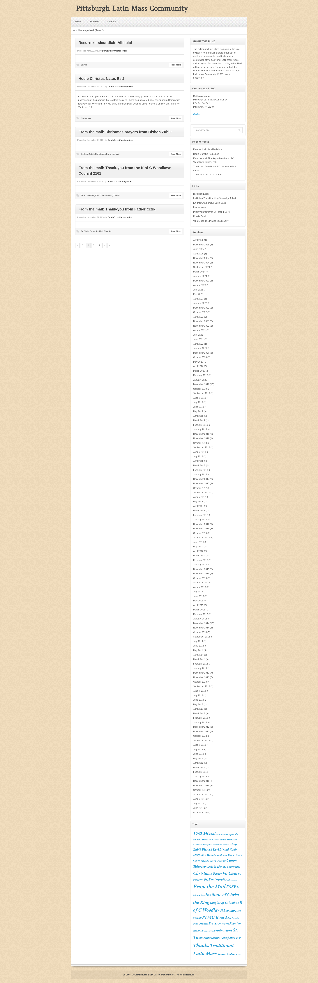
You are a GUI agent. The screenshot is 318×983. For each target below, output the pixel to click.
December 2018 (201, 434)
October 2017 (200, 488)
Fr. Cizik (85, 231)
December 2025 (201, 244)
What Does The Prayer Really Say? (211, 221)
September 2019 (201, 393)
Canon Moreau (201, 860)
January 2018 (200, 474)
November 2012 (201, 731)
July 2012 (198, 749)
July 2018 (198, 456)
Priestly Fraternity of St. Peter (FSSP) (211, 212)
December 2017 (201, 479)
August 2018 (199, 452)
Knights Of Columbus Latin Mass (209, 203)
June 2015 (198, 596)
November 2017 (201, 483)
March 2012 (199, 767)
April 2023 (198, 298)
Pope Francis (200, 923)
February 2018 (200, 470)
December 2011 (201, 781)
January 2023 (200, 303)
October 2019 (200, 389)
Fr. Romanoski (231, 879)
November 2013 (201, 677)
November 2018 (201, 438)
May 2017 (198, 501)
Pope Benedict (233, 918)
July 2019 (198, 402)
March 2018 (199, 465)
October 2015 (200, 578)
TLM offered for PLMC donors (208, 174)
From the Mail (112, 154)
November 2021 (201, 326)
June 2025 (198, 249)
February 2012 (200, 772)
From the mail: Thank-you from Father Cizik (117, 209)
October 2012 (200, 736)
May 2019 (198, 411)
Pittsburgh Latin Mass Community (132, 8)
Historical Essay (201, 194)
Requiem (235, 923)
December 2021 (201, 321)
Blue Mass (206, 855)
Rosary (197, 930)
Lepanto (229, 910)
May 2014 (198, 650)
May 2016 (198, 546)
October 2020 (200, 357)
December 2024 (201, 258)
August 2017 (199, 497)
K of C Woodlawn (103, 195)
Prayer (213, 923)
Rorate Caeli (199, 216)
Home (78, 21)
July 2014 (198, 641)
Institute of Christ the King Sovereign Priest (214, 198)
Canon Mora (235, 855)
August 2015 (199, 587)
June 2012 (198, 754)
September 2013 (201, 686)
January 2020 (200, 380)
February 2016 (200, 560)
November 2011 (201, 785)
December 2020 (201, 353)
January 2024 (200, 276)
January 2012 (200, 776)
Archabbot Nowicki (210, 839)
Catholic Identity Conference (223, 867)
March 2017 (199, 510)
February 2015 (200, 614)
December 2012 (201, 727)
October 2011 (200, 790)
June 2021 (198, 339)
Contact (111, 21)
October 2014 (200, 632)
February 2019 (200, 425)
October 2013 (200, 682)
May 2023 (198, 294)
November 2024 (201, 262)
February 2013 (200, 718)
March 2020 (199, 371)
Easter (84, 65)
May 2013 (198, 704)
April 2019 (198, 416)
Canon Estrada (220, 855)
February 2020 (200, 375)
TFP (238, 938)
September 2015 (201, 582)
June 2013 (198, 700)
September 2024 (201, 267)
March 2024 (199, 271)
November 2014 (201, 627)
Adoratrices (222, 834)
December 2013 (201, 673)
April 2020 (198, 366)
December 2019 (201, 384)
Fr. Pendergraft (214, 879)
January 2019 (200, 429)
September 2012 (201, 740)
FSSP (231, 887)
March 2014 (199, 659)
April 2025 (198, 253)
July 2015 (198, 591)
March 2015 (199, 609)
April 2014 (198, 654)
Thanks (117, 195)
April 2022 (198, 317)
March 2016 (199, 555)
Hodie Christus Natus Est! (101, 79)
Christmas (86, 118)
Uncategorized (120, 51)
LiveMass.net (199, 207)
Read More (176, 65)
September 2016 (201, 537)
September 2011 (201, 794)
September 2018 (201, 447)
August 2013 (199, 691)
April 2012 (198, 763)
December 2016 (201, 524)
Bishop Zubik (87, 154)
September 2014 (201, 636)
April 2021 (198, 344)
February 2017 (200, 515)
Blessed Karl (210, 849)
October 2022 (200, 312)
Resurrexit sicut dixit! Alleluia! (105, 43)
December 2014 (201, 623)
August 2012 (199, 745)
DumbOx (106, 51)
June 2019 (198, 407)
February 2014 (200, 664)
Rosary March (207, 930)
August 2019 (199, 398)
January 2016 (200, 564)
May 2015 (198, 600)
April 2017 (198, 506)
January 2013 (200, 722)
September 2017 (201, 492)
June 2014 (198, 645)
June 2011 (198, 808)
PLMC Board (214, 917)
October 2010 (200, 812)
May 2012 (198, 758)
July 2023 (198, 289)
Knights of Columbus (224, 902)
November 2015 (201, 573)
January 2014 (200, 668)
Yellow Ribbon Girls (230, 954)
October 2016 (200, 533)
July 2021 (198, 335)
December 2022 (201, 308)
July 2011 (198, 803)
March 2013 (199, 713)
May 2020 (198, 362)
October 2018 (200, 443)
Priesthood (223, 923)
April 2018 (198, 461)
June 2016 (198, 542)
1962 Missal (204, 833)
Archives (94, 21)
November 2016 (201, 528)
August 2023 (199, 285)
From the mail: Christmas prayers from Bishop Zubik (125, 132)
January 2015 (200, 618)
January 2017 (200, 519)
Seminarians (222, 930)
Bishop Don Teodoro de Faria (215, 844)
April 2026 (198, 240)
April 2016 (198, 551)
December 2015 (201, 569)
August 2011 (199, 799)
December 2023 (201, 280)
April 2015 (198, 605)
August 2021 (199, 330)
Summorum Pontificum (219, 937)
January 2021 (200, 348)
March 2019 (199, 420)
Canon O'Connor (218, 860)
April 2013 (198, 709)
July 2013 (198, 695)
